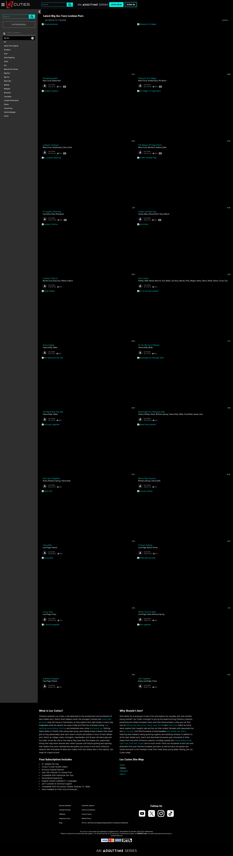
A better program (51, 679)
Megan (193, 281)
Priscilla (161, 725)
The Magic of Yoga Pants (150, 145)
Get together (144, 679)
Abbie (210, 281)
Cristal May (188, 414)
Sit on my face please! (148, 345)
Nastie (151, 281)
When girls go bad (147, 612)
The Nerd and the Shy (53, 412)
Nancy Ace (141, 725)
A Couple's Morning (52, 212)
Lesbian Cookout (51, 145)
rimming (62, 728)
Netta (199, 281)
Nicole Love (47, 281)
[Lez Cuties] (18, 4)
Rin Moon (163, 81)
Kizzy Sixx (57, 281)
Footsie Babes (180, 740)
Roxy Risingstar (58, 214)
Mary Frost (142, 81)
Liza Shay (174, 281)
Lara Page (47, 548)
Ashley (141, 281)
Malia (168, 281)
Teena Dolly (47, 347)
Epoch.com (72, 833)
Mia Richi (151, 147)
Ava (163, 281)
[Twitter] (151, 813)
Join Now (116, 5)
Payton (54, 548)
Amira (152, 414)
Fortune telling (145, 545)
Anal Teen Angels (136, 743)
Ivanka (140, 414)
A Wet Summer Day (147, 212)
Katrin (149, 548)
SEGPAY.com (142, 833)
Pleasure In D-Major (147, 78)
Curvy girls (48, 612)
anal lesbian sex (96, 728)
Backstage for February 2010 (151, 412)
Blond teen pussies (147, 478)
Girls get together (51, 478)
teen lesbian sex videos (176, 731)
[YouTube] (142, 813)
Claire (149, 614)
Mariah (182, 281)
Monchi (158, 281)
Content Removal (116, 835)
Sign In (131, 5)
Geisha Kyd (56, 81)
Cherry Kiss (172, 725)
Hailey (55, 414)
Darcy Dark (67, 147)
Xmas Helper (48, 345)
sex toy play (128, 731)
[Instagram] (161, 813)
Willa (146, 281)
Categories (19, 25)
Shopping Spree (50, 78)
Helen (55, 347)
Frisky (54, 614)
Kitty (187, 281)
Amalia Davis (153, 81)
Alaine (215, 281)
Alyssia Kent (154, 214)
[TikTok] (170, 813)
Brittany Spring (162, 414)
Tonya (221, 281)
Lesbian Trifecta (50, 278)
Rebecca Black (67, 281)
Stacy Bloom (164, 214)
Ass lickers (143, 278)
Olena (204, 281)
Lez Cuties (51, 84)
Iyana (140, 681)
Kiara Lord (47, 81)
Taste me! (47, 545)
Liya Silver (47, 214)
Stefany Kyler (161, 147)
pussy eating (52, 728)
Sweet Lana (198, 414)
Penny (155, 548)
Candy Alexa (143, 214)
